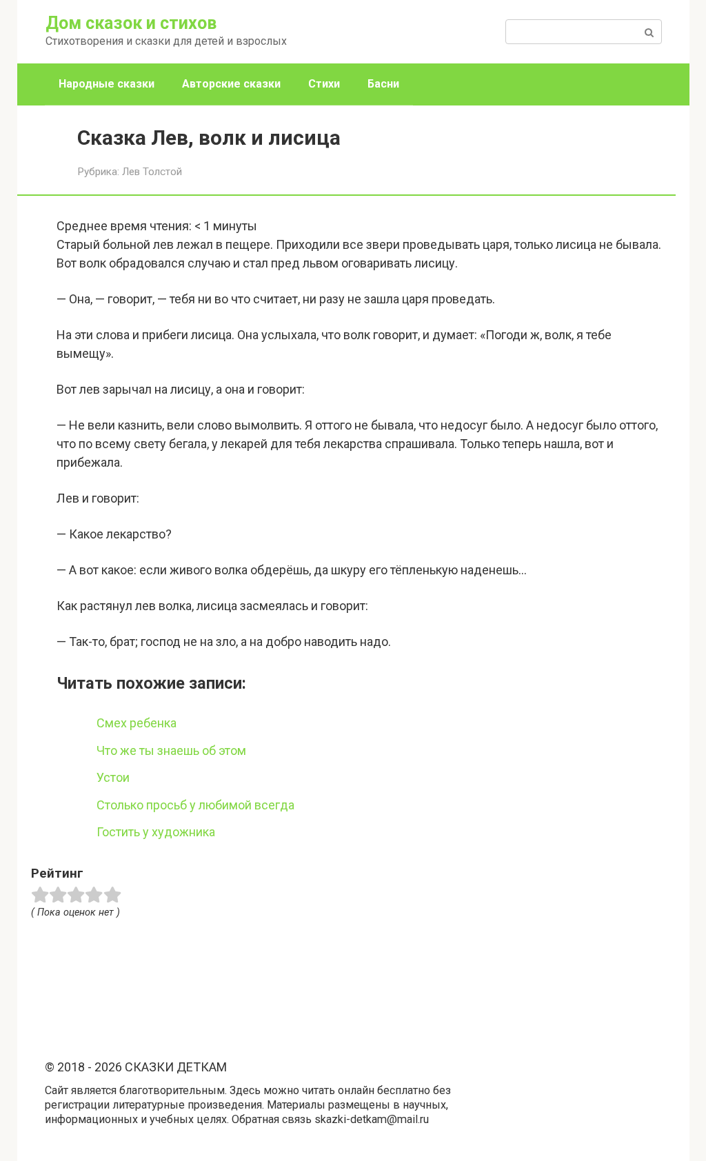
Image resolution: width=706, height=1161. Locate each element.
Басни (383, 83)
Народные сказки (106, 83)
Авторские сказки (231, 83)
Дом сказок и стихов (131, 23)
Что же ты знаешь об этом (171, 750)
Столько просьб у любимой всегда (195, 805)
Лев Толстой (152, 171)
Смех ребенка (136, 723)
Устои (113, 777)
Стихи (324, 83)
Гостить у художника (156, 832)
